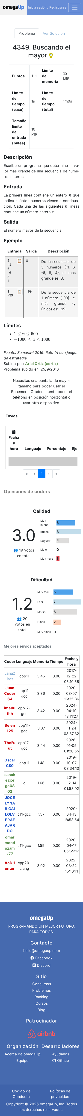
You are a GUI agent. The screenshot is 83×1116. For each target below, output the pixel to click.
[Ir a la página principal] (13, 7)
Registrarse (57, 7)
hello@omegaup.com (41, 950)
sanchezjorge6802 (9, 783)
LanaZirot (9, 676)
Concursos (41, 984)
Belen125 (10, 728)
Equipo (22, 1060)
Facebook (43, 958)
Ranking (41, 996)
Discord (43, 965)
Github (62, 1060)
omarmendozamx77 (10, 845)
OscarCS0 (9, 763)
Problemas (41, 990)
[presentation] (70, 195)
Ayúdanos (60, 1054)
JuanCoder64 (9, 693)
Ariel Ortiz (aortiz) (41, 363)
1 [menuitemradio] (41, 473)
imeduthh (9, 711)
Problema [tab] (26, 33)
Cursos (42, 1003)
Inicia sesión (37, 7)
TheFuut (9, 745)
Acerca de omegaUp (23, 1054)
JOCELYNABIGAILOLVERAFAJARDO (10, 814)
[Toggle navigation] (74, 7)
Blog (41, 1009)
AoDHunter (10, 865)
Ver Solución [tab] (54, 33)
